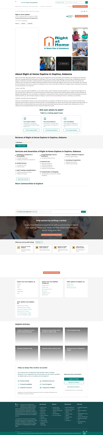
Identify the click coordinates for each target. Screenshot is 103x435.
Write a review (22, 145)
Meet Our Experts (70, 409)
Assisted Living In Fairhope (22, 305)
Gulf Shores (19, 289)
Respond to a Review (73, 382)
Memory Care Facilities (71, 287)
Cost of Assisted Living (73, 330)
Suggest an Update (74, 379)
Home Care (24, 20)
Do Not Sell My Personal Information (43, 424)
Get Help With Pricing (81, 16)
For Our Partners (57, 415)
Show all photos (81, 63)
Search (83, 211)
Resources (42, 413)
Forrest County (45, 287)
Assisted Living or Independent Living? (76, 349)
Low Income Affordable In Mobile (24, 314)
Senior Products (44, 415)
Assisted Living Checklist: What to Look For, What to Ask (51, 331)
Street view (65, 63)
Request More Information (52, 272)
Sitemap (42, 417)
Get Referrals (56, 413)
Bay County (44, 291)
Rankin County (45, 294)
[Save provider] (87, 11)
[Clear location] (80, 212)
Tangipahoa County (46, 292)
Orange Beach (20, 291)
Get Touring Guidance (71, 130)
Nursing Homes (70, 285)
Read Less (38, 242)
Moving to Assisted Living (24, 348)
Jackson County (45, 285)
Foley (18, 287)
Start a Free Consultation (80, 6)
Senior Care (17, 11)
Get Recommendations (51, 130)
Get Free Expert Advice (31, 130)
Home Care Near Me (83, 416)
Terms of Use (27, 424)
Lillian (18, 293)
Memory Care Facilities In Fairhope (24, 309)
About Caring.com (70, 407)
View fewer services (23, 179)
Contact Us (68, 420)
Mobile (18, 285)
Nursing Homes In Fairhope (23, 311)
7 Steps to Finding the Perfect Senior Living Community (25, 331)
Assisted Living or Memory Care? (51, 348)
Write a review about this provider (52, 234)
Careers (67, 418)
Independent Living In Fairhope (23, 307)
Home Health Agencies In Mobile (24, 313)
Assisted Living (70, 284)
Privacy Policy (43, 420)
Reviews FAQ (69, 417)
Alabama (22, 11)
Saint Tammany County (47, 289)
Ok (84, 433)
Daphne (27, 11)
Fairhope (19, 284)
